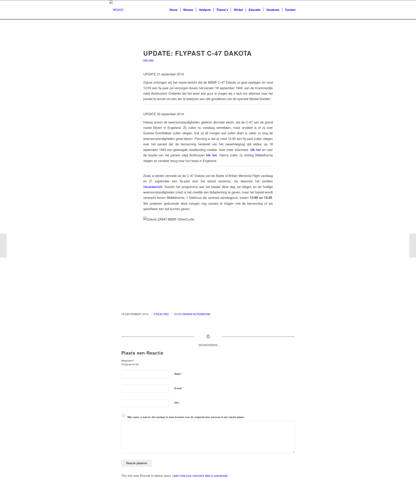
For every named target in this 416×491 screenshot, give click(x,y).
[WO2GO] (116, 9)
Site (176, 402)
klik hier (255, 149)
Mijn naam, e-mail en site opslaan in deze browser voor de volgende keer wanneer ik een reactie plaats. (185, 417)
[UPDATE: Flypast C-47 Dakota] (208, 40)
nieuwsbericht (152, 186)
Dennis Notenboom (196, 314)
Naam (178, 373)
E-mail (178, 388)
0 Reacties (161, 314)
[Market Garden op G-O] (3, 246)
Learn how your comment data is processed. (200, 475)
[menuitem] (173, 9)
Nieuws (148, 60)
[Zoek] (302, 9)
